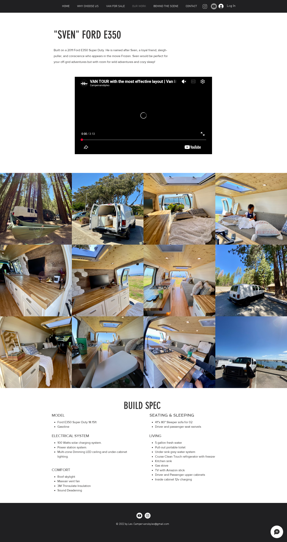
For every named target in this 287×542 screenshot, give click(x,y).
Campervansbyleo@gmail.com (151, 524)
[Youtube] (214, 6)
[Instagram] (205, 6)
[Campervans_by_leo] (148, 516)
